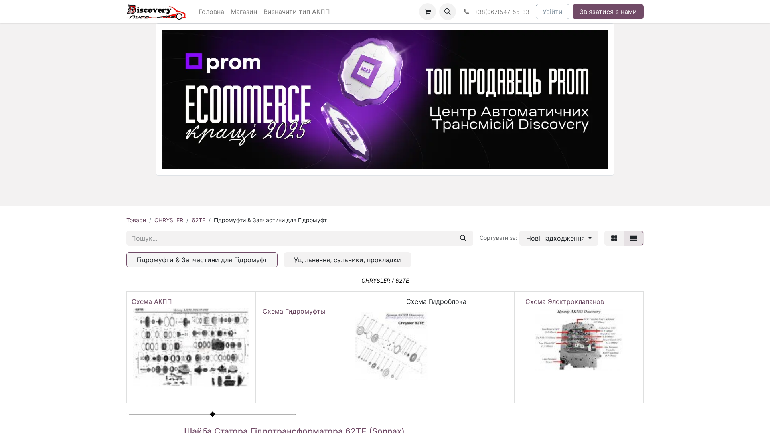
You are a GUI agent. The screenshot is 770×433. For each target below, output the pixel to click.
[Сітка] (614, 238)
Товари (136, 219)
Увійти (553, 12)
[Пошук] (463, 238)
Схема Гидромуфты (294, 311)
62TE (198, 219)
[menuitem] (211, 12)
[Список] (634, 238)
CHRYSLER (168, 219)
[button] (447, 11)
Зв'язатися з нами (608, 12)
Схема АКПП (154, 301)
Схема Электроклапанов (564, 301)
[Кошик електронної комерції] (427, 11)
